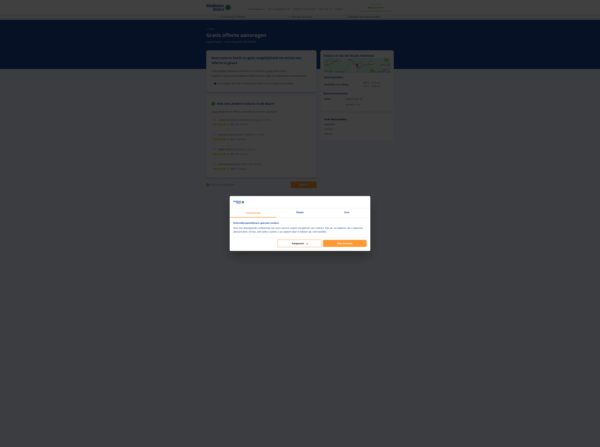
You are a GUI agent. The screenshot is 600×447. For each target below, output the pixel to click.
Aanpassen (298, 243)
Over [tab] (347, 212)
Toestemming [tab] (253, 212)
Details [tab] (300, 212)
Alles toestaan (344, 243)
